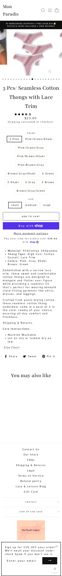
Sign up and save (31, 512)
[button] (24, 114)
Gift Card (31, 491)
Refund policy (31, 481)
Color (31, 133)
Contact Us (31, 449)
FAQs (31, 460)
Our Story (31, 454)
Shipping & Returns (18, 323)
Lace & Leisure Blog (31, 486)
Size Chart (12, 347)
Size (31, 199)
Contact (31, 502)
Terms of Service (31, 475)
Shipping (14, 122)
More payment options (31, 233)
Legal (31, 470)
